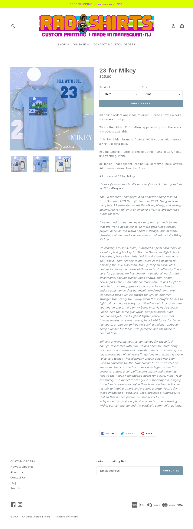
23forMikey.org (113, 188)
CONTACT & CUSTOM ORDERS (114, 44)
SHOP (64, 44)
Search (15, 488)
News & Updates (22, 466)
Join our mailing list (111, 461)
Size (144, 87)
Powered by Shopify (66, 516)
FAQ (13, 483)
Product (104, 87)
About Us (16, 472)
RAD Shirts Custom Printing (35, 516)
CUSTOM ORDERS (22, 461)
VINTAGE (82, 44)
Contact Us (18, 477)
